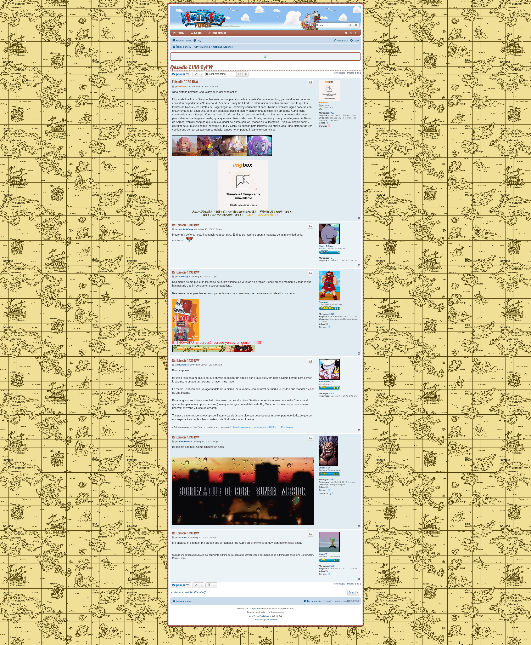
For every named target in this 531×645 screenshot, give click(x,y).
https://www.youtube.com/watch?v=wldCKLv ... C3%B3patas (262, 427)
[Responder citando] (310, 82)
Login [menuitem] (198, 32)
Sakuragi (323, 302)
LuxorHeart (324, 468)
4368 (331, 393)
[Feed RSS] (351, 33)
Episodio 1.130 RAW (191, 67)
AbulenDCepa (326, 246)
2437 (331, 479)
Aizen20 (323, 554)
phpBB (256, 608)
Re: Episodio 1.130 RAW (186, 225)
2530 (331, 566)
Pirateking (264, 616)
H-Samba (323, 102)
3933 (331, 113)
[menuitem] (197, 40)
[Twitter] (346, 33)
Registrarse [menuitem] (219, 32)
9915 (331, 314)
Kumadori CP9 (326, 381)
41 (330, 258)
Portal (180, 32)
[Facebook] (356, 33)
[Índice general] (219, 18)
